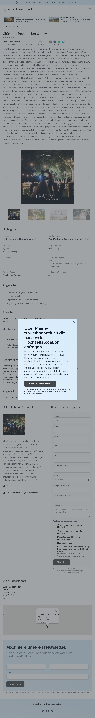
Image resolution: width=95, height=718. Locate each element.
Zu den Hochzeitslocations (40, 384)
